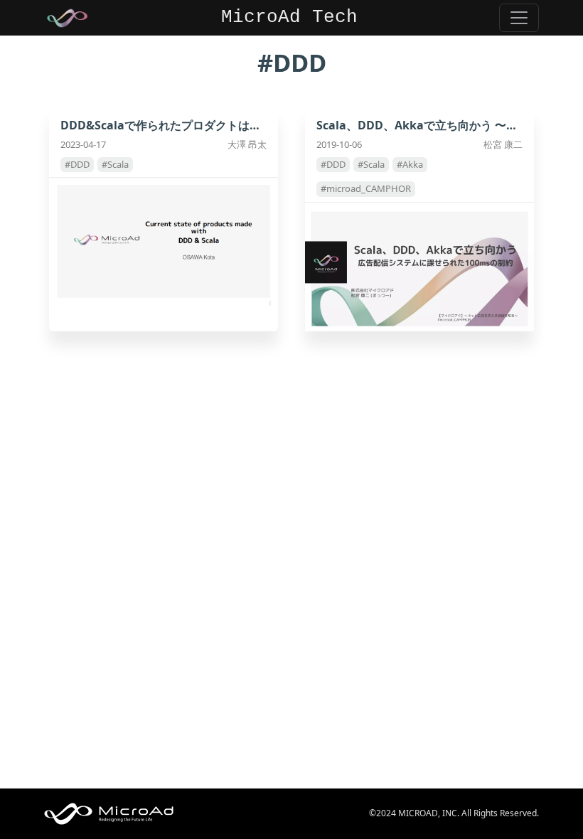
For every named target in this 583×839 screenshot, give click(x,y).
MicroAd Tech (289, 17)
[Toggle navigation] (519, 18)
